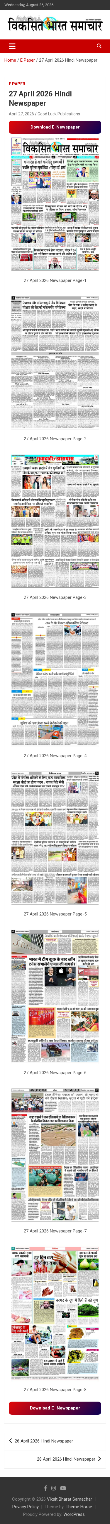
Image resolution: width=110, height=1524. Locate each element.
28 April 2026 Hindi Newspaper (66, 1459)
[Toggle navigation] (12, 46)
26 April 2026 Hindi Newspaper (44, 1441)
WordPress (74, 1514)
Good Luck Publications (59, 114)
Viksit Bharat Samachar (69, 1499)
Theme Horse (79, 1506)
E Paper (17, 84)
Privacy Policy (25, 1506)
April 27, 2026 (21, 114)
